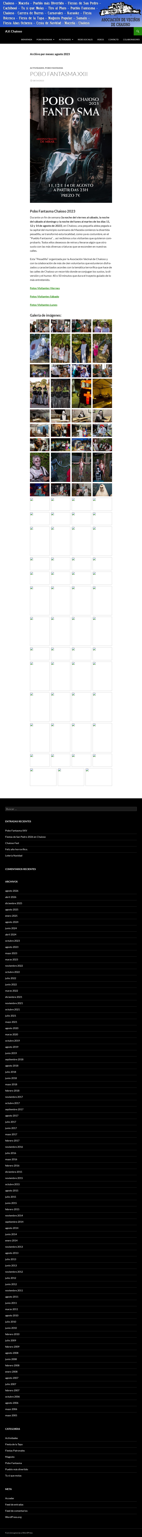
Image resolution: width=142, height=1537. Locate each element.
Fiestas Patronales (15, 1450)
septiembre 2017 (14, 1109)
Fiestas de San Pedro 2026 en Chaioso (25, 836)
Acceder (9, 1498)
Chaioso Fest (12, 843)
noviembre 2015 (14, 1178)
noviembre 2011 (14, 1290)
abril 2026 (10, 896)
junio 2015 (11, 1202)
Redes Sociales (85, 39)
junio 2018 (11, 1078)
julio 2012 (10, 1277)
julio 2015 (10, 1196)
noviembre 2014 (14, 1215)
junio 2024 (11, 928)
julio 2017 (10, 1121)
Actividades (65, 39)
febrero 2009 (12, 1346)
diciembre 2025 (13, 903)
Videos (100, 39)
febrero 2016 (12, 1165)
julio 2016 (10, 1153)
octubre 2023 (12, 940)
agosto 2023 (11, 946)
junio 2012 (11, 1284)
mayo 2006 (11, 1409)
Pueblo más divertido (16, 1469)
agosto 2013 (11, 1252)
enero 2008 (11, 1371)
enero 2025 (11, 915)
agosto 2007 (11, 1377)
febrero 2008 (12, 1365)
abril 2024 (10, 934)
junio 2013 (11, 1265)
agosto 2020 (11, 1028)
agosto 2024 (11, 921)
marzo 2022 (11, 990)
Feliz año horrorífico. (16, 849)
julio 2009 (10, 1340)
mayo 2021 (11, 1021)
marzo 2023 (11, 959)
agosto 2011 (11, 1296)
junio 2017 (11, 1128)
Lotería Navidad (13, 855)
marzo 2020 (11, 1034)
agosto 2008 (11, 1352)
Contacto (113, 39)
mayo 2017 (11, 1134)
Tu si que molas (13, 1475)
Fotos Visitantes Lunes (43, 304)
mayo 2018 (11, 1084)
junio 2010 (11, 1327)
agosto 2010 (11, 1315)
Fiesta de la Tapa (14, 1444)
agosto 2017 (11, 1115)
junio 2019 (11, 1053)
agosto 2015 (11, 1190)
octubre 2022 (12, 971)
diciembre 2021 (13, 996)
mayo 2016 (11, 1159)
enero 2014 (11, 1240)
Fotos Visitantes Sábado (44, 296)
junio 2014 (11, 1234)
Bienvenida (26, 39)
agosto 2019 (11, 1046)
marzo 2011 (11, 1309)
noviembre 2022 (14, 965)
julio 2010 (10, 1321)
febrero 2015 (12, 1209)
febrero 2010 (12, 1334)
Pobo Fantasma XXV (16, 830)
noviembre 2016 (14, 1146)
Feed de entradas (14, 1504)
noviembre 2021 (14, 1003)
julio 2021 (10, 1015)
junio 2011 (11, 1302)
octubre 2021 (12, 1009)
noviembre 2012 (14, 1271)
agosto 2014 (11, 1227)
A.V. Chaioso (13, 31)
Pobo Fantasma (44, 39)
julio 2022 (10, 978)
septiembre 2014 (14, 1221)
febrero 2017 (12, 1140)
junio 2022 (11, 984)
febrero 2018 (12, 1090)
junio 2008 (11, 1359)
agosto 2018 (11, 1065)
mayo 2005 (11, 1415)
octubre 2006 (12, 1396)
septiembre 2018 (14, 1059)
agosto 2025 (11, 909)
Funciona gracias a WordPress (19, 1532)
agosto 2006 (11, 1402)
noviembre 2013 (14, 1246)
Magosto (10, 1456)
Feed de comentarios (16, 1510)
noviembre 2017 (14, 1096)
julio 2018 (10, 1071)
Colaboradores (131, 39)
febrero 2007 (12, 1390)
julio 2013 (10, 1259)
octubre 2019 (12, 1040)
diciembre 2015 (13, 1171)
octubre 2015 (12, 1184)
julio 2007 (10, 1384)
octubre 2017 (12, 1103)
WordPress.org (13, 1516)
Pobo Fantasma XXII (59, 73)
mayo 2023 (11, 953)
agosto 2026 (11, 890)
